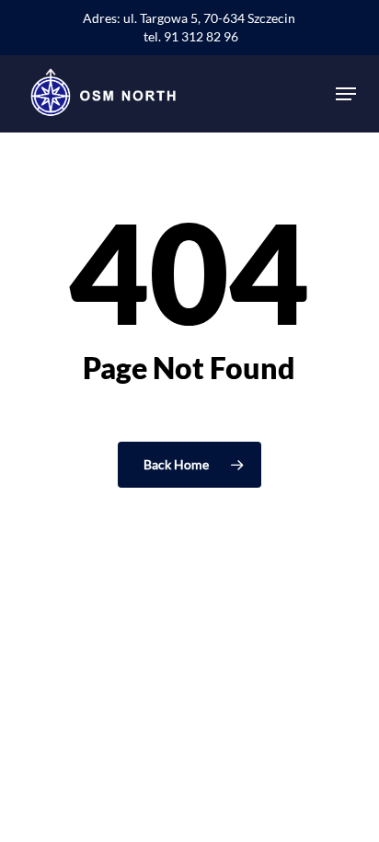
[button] (346, 94)
